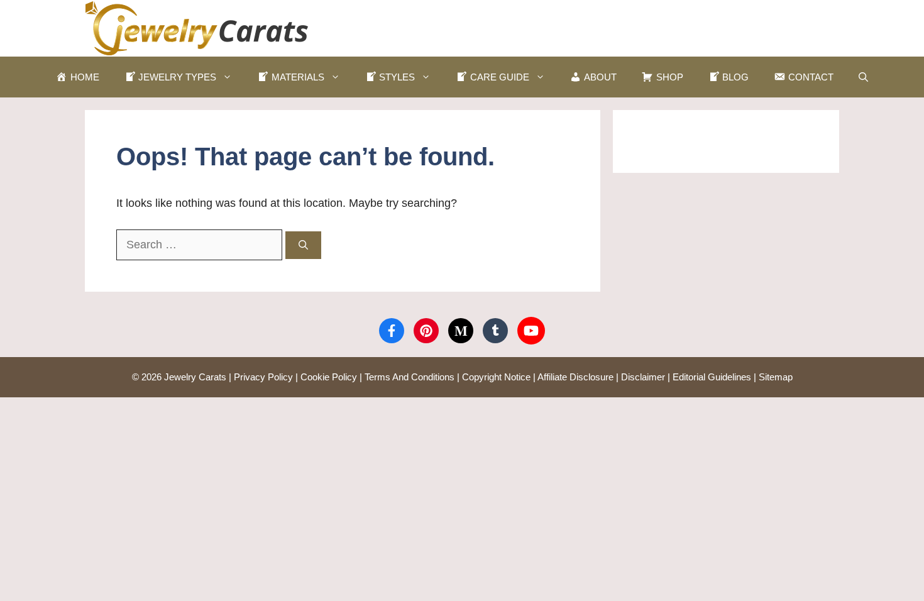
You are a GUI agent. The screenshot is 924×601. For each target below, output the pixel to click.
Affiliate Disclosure (575, 377)
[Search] (303, 245)
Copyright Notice (496, 377)
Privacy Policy (263, 377)
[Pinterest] (426, 330)
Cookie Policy (328, 377)
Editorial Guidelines (712, 377)
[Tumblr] (495, 330)
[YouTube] (531, 331)
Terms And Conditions (409, 377)
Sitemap (776, 377)
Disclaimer (643, 377)
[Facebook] (391, 330)
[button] (863, 77)
